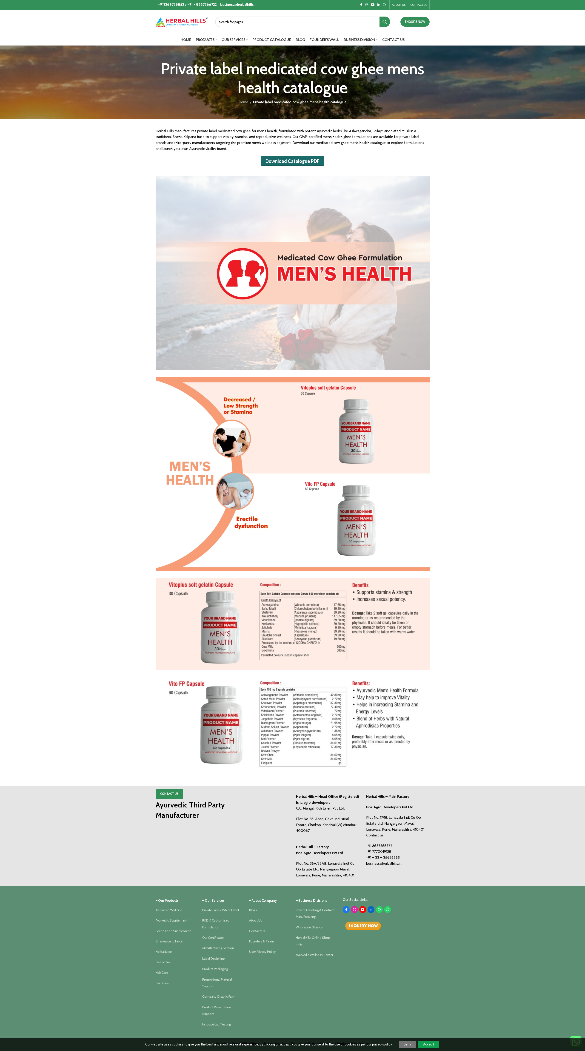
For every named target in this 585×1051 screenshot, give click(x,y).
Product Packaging (215, 969)
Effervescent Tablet (169, 941)
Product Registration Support (216, 1010)
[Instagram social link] (367, 5)
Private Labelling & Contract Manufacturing (315, 913)
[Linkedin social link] (379, 5)
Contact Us (169, 793)
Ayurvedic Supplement (171, 920)
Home (243, 102)
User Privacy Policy (262, 952)
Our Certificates (213, 938)
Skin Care (162, 983)
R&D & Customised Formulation (215, 923)
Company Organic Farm (218, 996)
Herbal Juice (164, 952)
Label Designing (213, 958)
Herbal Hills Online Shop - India (314, 941)
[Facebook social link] (361, 5)
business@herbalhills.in (384, 863)
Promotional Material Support (217, 982)
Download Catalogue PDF (292, 161)
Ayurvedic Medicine (169, 910)
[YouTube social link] (373, 5)
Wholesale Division (309, 927)
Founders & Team (261, 941)
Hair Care (162, 973)
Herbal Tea (163, 962)
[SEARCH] (385, 22)
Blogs (253, 910)
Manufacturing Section (218, 948)
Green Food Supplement (173, 931)
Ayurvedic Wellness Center (314, 955)
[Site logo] (182, 21)
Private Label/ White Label (220, 910)
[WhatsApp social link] (384, 5)
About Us (255, 920)
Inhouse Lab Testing (216, 1024)
